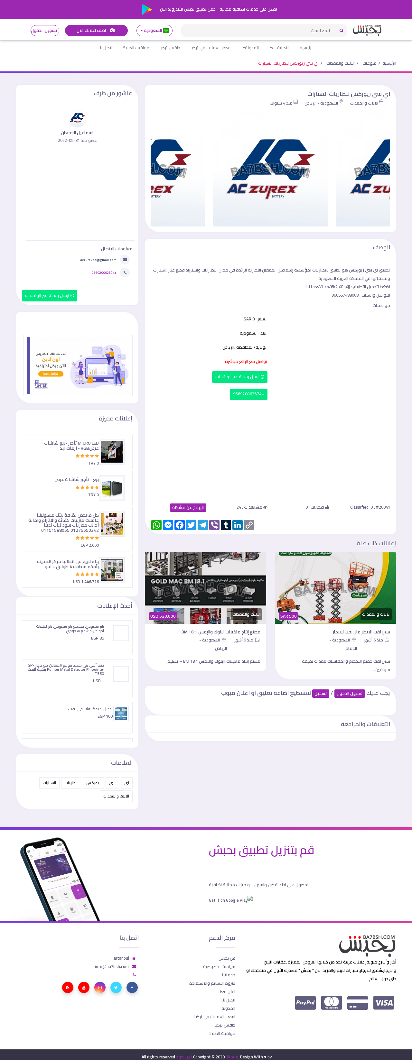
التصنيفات (280, 47)
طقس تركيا (170, 47)
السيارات (49, 783)
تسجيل (320, 693)
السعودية (153, 30)
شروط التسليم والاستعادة (212, 983)
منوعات (369, 63)
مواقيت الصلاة (136, 47)
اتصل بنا (105, 47)
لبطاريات (71, 783)
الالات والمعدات (340, 63)
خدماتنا (228, 975)
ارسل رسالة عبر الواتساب (238, 377)
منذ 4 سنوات (281, 103)
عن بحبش (227, 958)
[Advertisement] (270, 448)
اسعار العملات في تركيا (211, 47)
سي (112, 783)
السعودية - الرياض (321, 103)
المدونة (252, 47)
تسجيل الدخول (44, 30)
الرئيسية (307, 47)
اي (126, 783)
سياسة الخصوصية (219, 966)
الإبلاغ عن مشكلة (188, 507)
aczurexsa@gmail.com (98, 259)
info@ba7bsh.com (112, 966)
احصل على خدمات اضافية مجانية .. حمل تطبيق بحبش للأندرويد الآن (218, 9)
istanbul (121, 958)
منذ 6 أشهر (374, 640)
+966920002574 (248, 394)
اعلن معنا (227, 991)
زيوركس (93, 783)
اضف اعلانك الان (92, 30)
